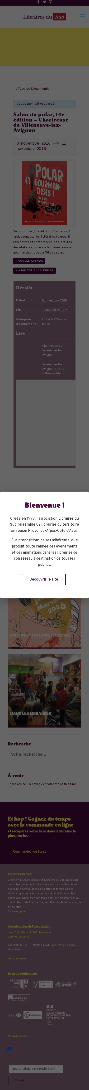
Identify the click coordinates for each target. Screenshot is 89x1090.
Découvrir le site (43, 579)
